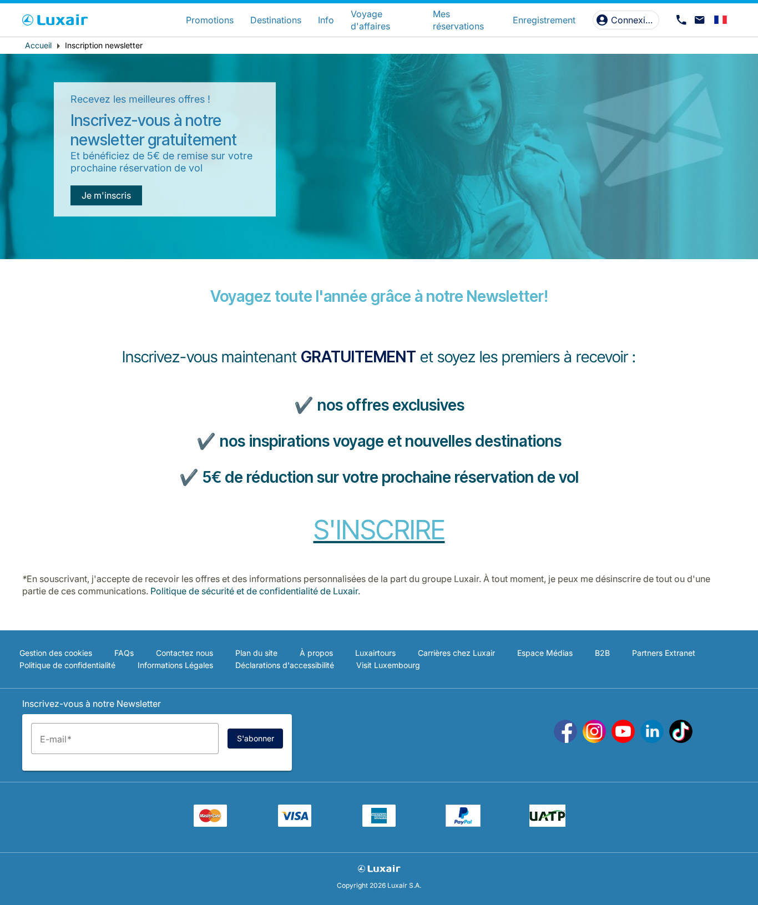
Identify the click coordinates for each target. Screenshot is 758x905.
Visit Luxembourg (388, 665)
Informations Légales (175, 665)
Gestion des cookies (55, 653)
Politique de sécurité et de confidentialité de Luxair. (255, 590)
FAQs (124, 653)
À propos (316, 653)
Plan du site (256, 653)
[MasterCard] (210, 823)
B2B (602, 653)
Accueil (38, 45)
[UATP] (547, 823)
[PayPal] (463, 823)
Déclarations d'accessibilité (284, 665)
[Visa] (294, 823)
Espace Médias (545, 653)
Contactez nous (184, 653)
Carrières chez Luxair (456, 653)
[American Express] (379, 823)
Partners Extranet (663, 653)
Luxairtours (375, 653)
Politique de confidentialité (67, 665)
